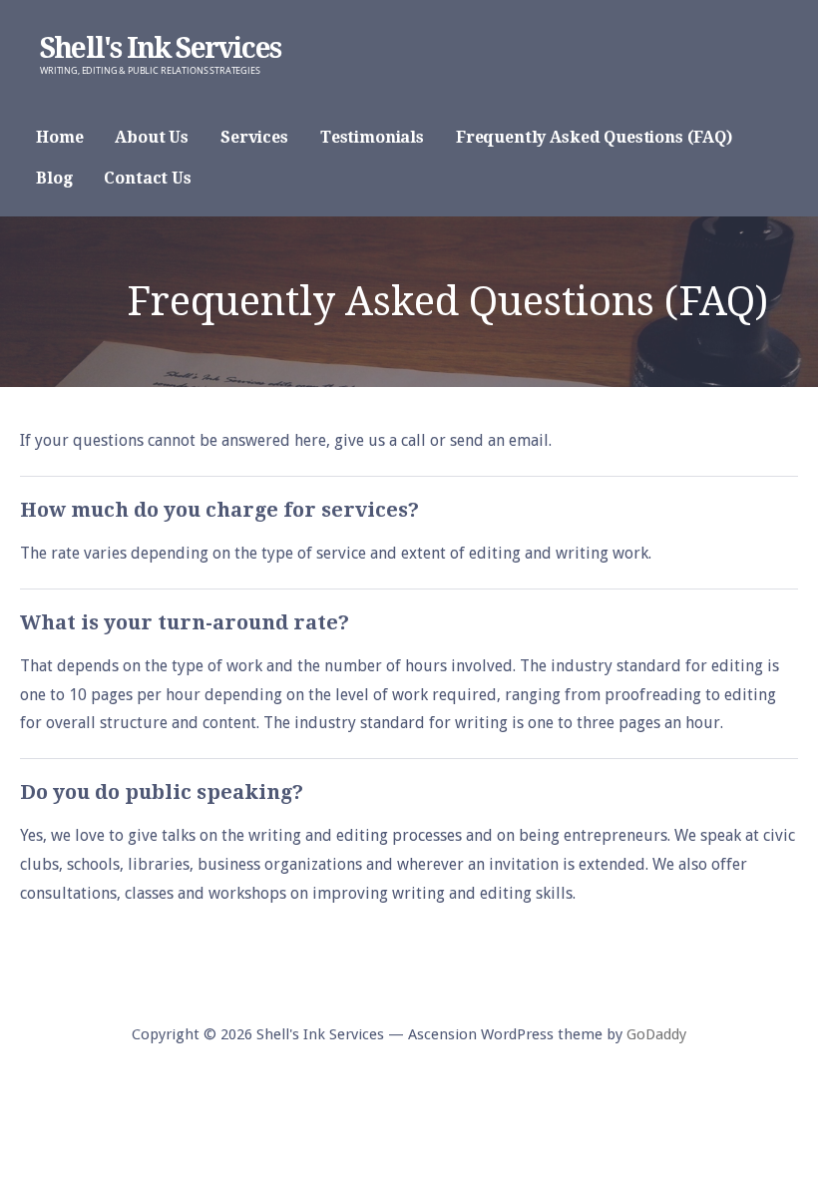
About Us (152, 137)
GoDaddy (656, 1034)
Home (59, 137)
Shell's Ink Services (160, 48)
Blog (54, 178)
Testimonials (372, 137)
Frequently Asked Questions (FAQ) (594, 137)
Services (254, 137)
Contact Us (147, 178)
